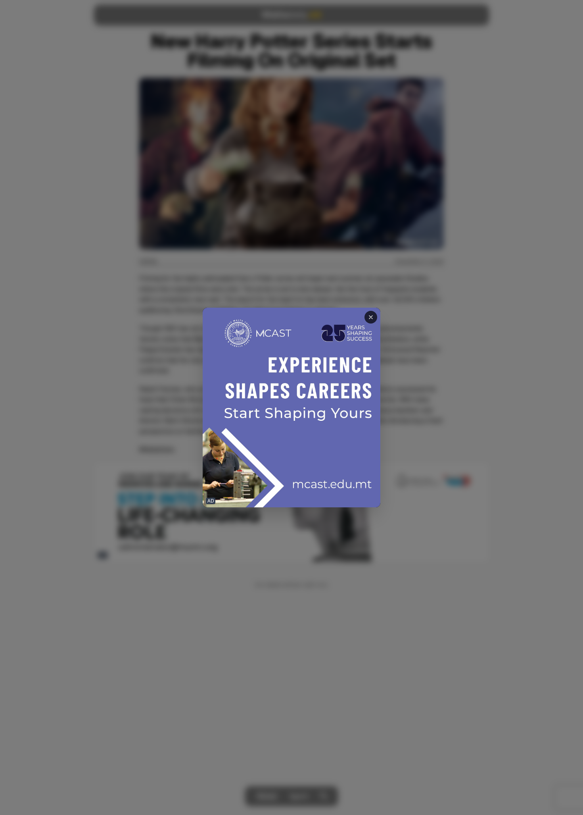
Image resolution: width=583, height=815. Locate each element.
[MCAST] (291, 407)
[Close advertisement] (370, 317)
